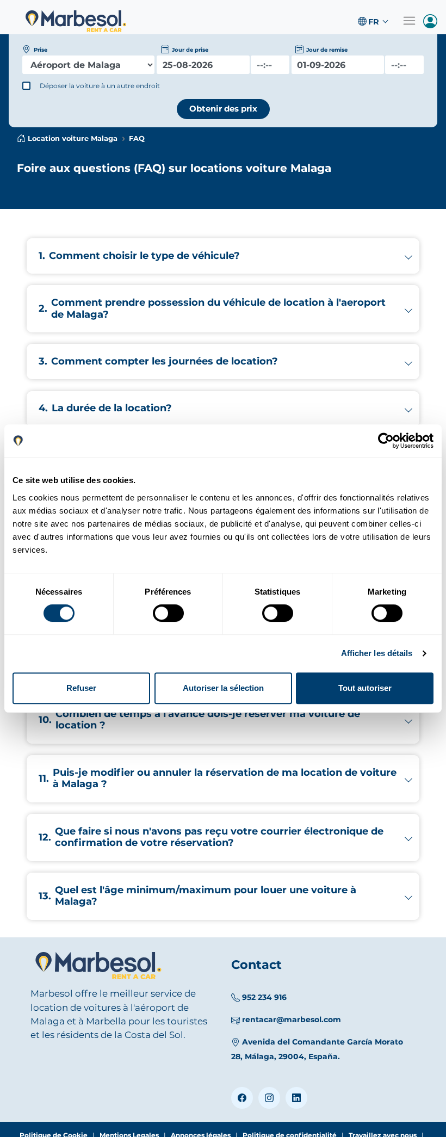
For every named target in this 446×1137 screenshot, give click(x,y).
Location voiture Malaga (72, 138)
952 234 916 (264, 997)
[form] (203, 64)
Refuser (81, 688)
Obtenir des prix (223, 108)
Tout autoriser (365, 688)
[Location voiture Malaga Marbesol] (76, 21)
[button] (372, 21)
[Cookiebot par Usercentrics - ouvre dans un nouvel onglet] (385, 440)
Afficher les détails (377, 653)
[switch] (168, 613)
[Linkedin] (296, 1098)
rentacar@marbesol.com (291, 1019)
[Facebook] (242, 1098)
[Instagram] (269, 1098)
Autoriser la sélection (223, 688)
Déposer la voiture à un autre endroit (100, 86)
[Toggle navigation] (409, 20)
